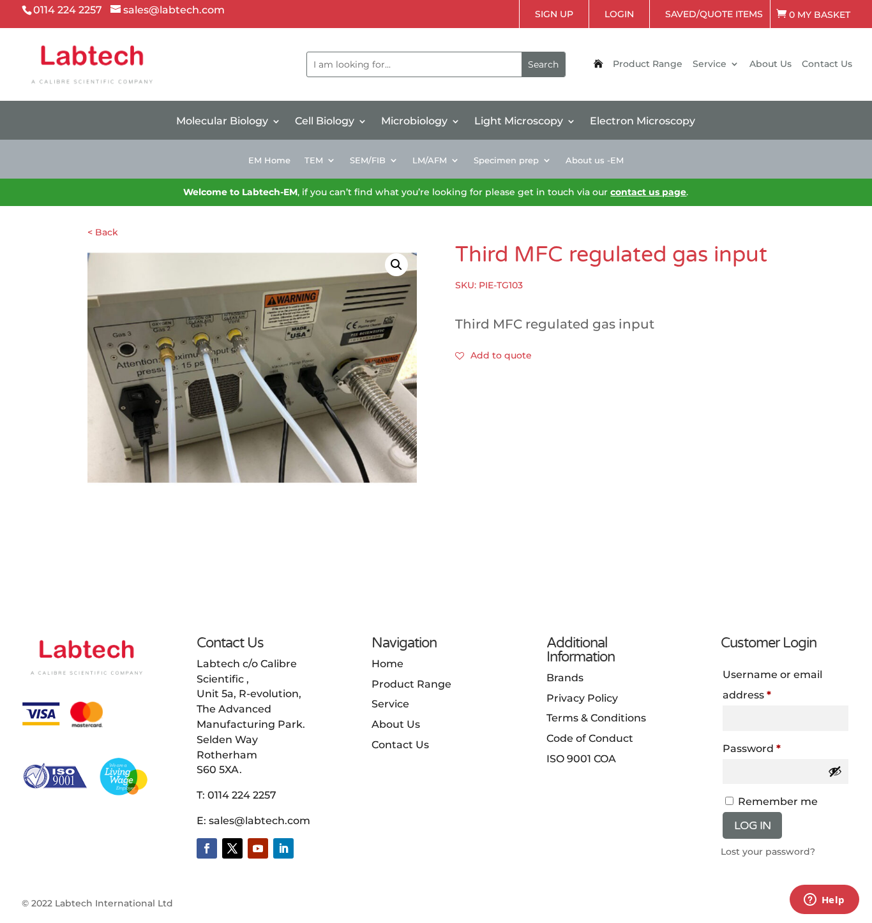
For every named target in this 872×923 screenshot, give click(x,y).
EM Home (269, 160)
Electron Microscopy (642, 122)
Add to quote (501, 355)
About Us (770, 64)
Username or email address (772, 684)
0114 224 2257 (241, 795)
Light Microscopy (518, 122)
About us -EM (595, 160)
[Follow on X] (232, 848)
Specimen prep (506, 160)
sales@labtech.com (259, 821)
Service (709, 64)
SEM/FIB (368, 160)
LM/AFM (429, 160)
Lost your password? (768, 851)
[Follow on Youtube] (258, 848)
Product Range (647, 64)
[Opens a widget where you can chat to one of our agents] (824, 901)
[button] (396, 264)
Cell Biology (324, 122)
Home (387, 664)
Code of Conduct (589, 738)
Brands (564, 678)
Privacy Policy (582, 698)
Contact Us (827, 64)
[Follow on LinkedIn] (283, 848)
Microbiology (414, 122)
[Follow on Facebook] (207, 848)
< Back (102, 232)
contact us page (648, 192)
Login (619, 14)
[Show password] (835, 771)
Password (776, 748)
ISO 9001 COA (581, 759)
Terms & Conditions (596, 718)
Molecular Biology (222, 122)
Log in (752, 825)
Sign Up (554, 14)
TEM (313, 160)
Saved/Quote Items (714, 14)
